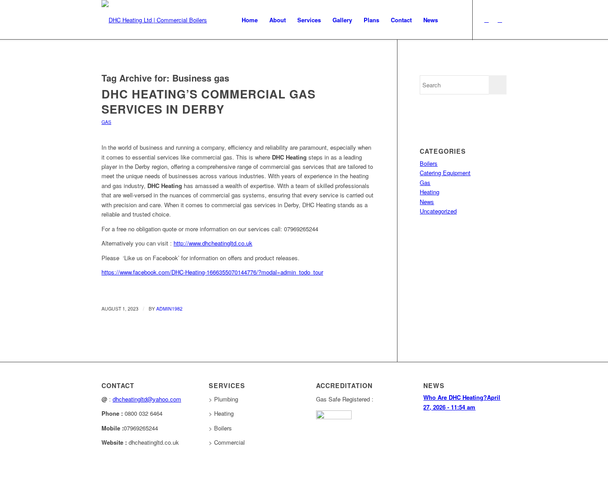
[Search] (452, 20)
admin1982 (169, 308)
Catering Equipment (445, 172)
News (427, 201)
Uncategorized (438, 211)
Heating (429, 192)
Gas (106, 122)
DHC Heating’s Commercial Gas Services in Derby (208, 101)
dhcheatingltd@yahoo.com (147, 399)
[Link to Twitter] (486, 19)
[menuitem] (249, 20)
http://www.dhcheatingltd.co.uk (213, 243)
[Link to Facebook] (500, 19)
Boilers (429, 163)
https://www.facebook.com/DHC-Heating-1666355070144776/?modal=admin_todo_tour (212, 272)
